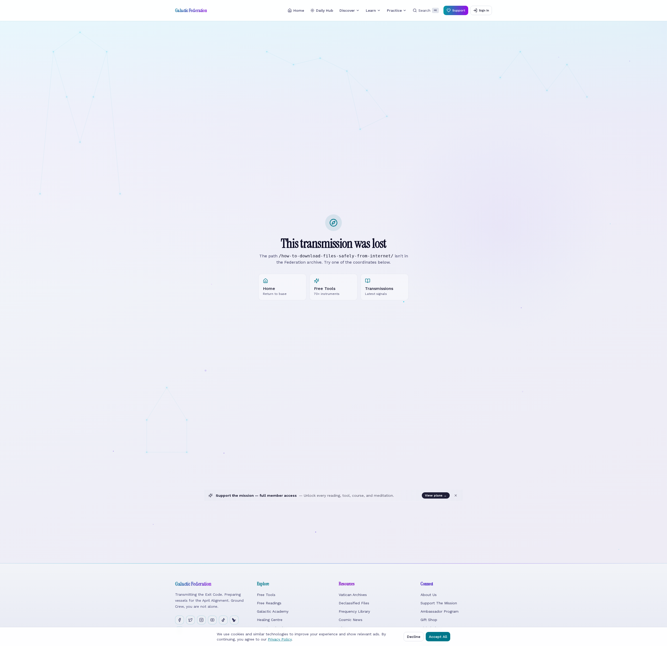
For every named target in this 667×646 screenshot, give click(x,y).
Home (298, 10)
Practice (394, 10)
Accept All (438, 637)
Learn (371, 10)
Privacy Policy (280, 639)
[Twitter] (190, 620)
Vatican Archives (353, 595)
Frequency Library (354, 611)
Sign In (484, 10)
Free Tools (266, 595)
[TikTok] (223, 620)
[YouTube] (212, 620)
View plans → (436, 495)
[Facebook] (179, 620)
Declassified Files (354, 603)
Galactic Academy (272, 611)
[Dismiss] (456, 495)
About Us (429, 595)
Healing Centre (269, 620)
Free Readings (269, 603)
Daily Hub (324, 10)
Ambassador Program (440, 611)
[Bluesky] (234, 620)
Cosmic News (350, 620)
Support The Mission (439, 603)
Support (458, 10)
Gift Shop (429, 620)
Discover (347, 10)
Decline (413, 637)
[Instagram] (201, 620)
